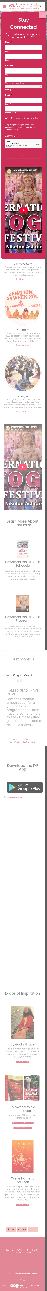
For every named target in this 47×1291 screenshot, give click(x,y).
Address (10, 65)
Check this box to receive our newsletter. (22, 118)
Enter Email (9, 104)
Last (7, 60)
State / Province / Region (15, 83)
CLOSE (42, 15)
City (6, 74)
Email (8, 95)
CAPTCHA (10, 136)
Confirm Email (10, 112)
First (7, 51)
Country (8, 90)
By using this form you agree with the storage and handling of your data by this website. (21, 127)
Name (8, 42)
